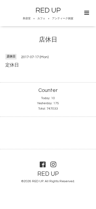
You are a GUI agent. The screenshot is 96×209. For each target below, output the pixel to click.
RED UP (48, 10)
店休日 (48, 40)
